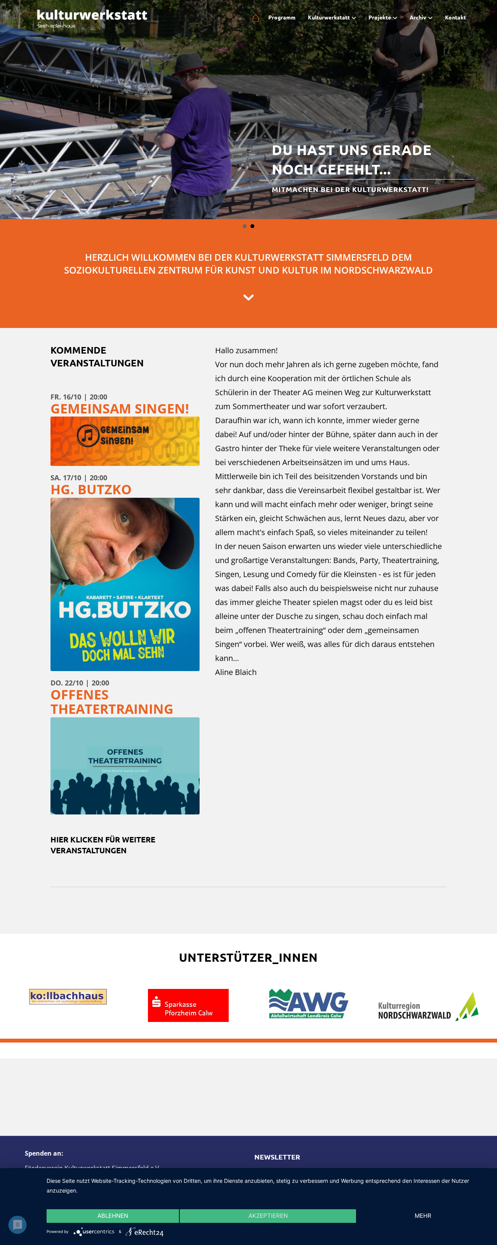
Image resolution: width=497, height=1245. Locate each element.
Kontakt (455, 17)
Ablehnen (112, 1215)
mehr (423, 1215)
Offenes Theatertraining (112, 662)
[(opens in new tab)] (188, 965)
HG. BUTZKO (91, 450)
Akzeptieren (268, 1215)
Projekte (379, 17)
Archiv (418, 17)
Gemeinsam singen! (119, 369)
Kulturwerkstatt (329, 17)
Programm (281, 17)
